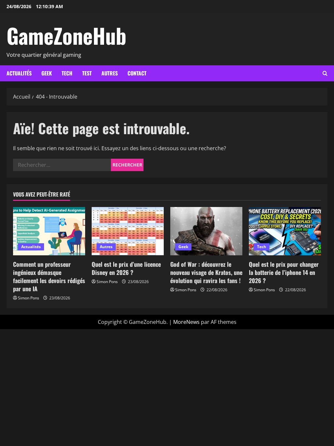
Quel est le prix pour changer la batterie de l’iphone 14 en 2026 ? (284, 272)
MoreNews (186, 322)
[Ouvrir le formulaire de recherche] (325, 73)
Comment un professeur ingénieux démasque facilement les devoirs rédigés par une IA (49, 276)
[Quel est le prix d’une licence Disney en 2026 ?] (128, 231)
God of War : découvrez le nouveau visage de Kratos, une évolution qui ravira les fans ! (206, 272)
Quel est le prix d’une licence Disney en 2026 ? (126, 268)
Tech (67, 73)
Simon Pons (28, 298)
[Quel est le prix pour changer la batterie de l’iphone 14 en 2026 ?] (285, 231)
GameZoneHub (66, 35)
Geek (46, 73)
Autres (109, 73)
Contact (137, 73)
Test (87, 73)
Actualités (19, 73)
